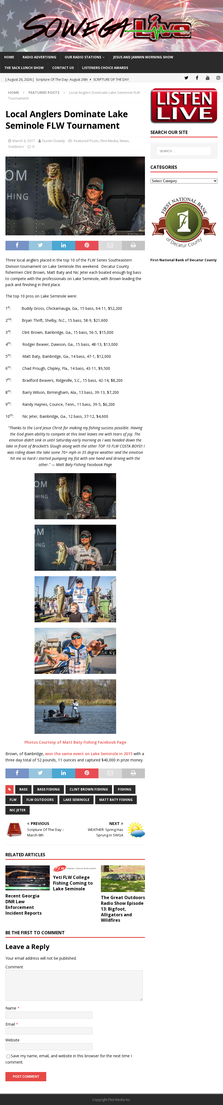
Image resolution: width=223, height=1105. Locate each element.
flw (13, 799)
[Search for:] (184, 151)
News (124, 140)
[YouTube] (207, 78)
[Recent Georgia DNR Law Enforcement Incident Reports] (27, 877)
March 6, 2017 (24, 140)
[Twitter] (186, 78)
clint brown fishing (89, 789)
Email (10, 1024)
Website (12, 1040)
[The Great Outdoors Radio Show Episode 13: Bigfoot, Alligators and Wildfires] (123, 878)
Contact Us (63, 67)
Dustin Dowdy (53, 140)
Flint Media (109, 140)
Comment (14, 966)
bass (23, 789)
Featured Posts (86, 140)
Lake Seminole (76, 799)
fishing (124, 789)
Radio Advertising (39, 57)
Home (9, 57)
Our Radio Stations (83, 57)
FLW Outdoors (40, 799)
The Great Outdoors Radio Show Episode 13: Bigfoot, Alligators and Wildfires (123, 908)
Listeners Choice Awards (105, 67)
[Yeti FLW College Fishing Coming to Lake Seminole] (75, 868)
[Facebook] (197, 78)
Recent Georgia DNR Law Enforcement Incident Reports (23, 904)
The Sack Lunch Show (24, 67)
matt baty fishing (116, 799)
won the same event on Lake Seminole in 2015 (88, 753)
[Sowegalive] (111, 48)
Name (11, 1008)
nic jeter (18, 810)
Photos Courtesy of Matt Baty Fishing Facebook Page (75, 742)
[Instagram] (218, 78)
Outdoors (16, 146)
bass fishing (48, 789)
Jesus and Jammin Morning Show (143, 57)
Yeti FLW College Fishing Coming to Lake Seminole (73, 883)
